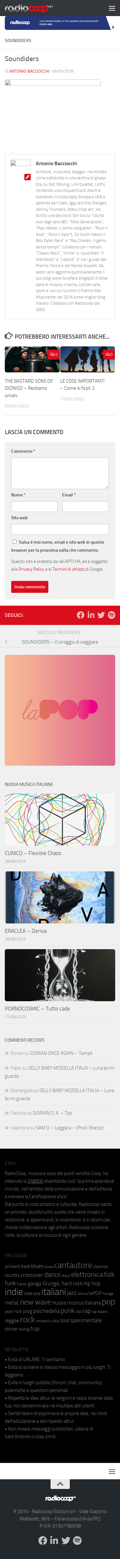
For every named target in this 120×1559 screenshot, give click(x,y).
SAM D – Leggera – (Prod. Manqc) (70, 1128)
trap (35, 1328)
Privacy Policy (31, 569)
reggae (12, 1320)
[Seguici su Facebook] (80, 615)
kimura (83, 1294)
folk (109, 1274)
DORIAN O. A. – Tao (52, 1113)
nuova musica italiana (76, 1302)
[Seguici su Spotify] (111, 615)
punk (68, 1310)
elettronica (87, 1274)
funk (10, 1283)
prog (27, 1311)
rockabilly (43, 1321)
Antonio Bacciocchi (29, 71)
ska (55, 1320)
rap (86, 1310)
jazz (72, 1292)
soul (64, 1320)
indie (14, 1291)
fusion (22, 1283)
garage (35, 1284)
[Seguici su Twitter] (101, 615)
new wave (35, 1302)
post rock (13, 1311)
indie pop (32, 1293)
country (12, 1275)
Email (69, 495)
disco (66, 1275)
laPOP (95, 1293)
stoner (11, 1329)
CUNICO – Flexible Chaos (33, 853)
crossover (32, 1275)
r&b (78, 1311)
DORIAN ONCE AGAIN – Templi (61, 1053)
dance (52, 1274)
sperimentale (86, 1320)
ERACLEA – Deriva (25, 931)
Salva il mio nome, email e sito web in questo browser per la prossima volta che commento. (57, 546)
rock (27, 1319)
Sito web (19, 518)
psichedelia (46, 1310)
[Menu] (112, 8)
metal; (12, 1303)
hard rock (72, 1283)
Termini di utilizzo (68, 569)
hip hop (92, 1283)
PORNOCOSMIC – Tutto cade (37, 1008)
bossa (48, 1267)
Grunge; (51, 1283)
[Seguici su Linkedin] (91, 615)
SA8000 (35, 1181)
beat (25, 1266)
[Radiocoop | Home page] (37, 8)
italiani (53, 1291)
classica (100, 1266)
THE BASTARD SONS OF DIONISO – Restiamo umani (29, 388)
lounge (108, 1293)
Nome (18, 495)
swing (24, 1329)
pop (108, 1301)
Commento (23, 451)
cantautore (73, 1265)
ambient (12, 1266)
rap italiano (100, 1312)
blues (37, 1265)
